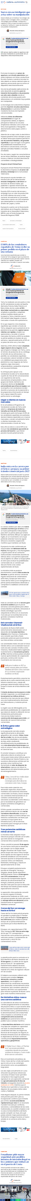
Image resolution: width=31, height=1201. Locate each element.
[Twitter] (7, 1200)
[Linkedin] (13, 1200)
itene (4, 220)
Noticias (3, 9)
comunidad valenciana (9, 224)
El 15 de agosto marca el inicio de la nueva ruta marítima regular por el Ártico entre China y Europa (19, 594)
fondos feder (21, 228)
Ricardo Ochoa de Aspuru (17, 30)
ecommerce (13, 450)
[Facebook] (2, 1200)
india (16, 1138)
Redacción (17, 266)
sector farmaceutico (8, 228)
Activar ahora (11, 47)
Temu (4, 450)
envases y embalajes (16, 220)
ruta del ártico (6, 1138)
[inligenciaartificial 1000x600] (4, 594)
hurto (21, 224)
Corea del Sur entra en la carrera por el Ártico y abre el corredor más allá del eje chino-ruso (19, 949)
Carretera (4, 1151)
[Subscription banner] (15, 445)
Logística (4, 241)
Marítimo (4, 463)
